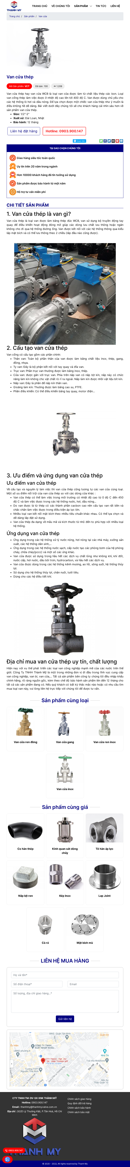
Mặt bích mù (85, 942)
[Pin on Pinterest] (117, 141)
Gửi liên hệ (65, 1019)
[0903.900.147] (7, 1159)
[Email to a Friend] (113, 141)
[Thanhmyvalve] (14, 6)
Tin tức (101, 6)
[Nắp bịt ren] (25, 877)
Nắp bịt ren (25, 895)
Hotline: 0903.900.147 (64, 131)
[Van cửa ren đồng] (25, 723)
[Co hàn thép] (25, 830)
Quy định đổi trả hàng (80, 1103)
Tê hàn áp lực (104, 848)
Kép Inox (65, 895)
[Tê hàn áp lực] (104, 830)
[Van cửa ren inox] (104, 723)
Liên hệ (115, 6)
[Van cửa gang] (65, 723)
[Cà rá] (45, 924)
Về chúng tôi (60, 6)
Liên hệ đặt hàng (23, 131)
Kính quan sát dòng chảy (65, 851)
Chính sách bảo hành (79, 1107)
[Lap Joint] (104, 877)
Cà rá (45, 942)
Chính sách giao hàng (79, 1098)
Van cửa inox (65, 789)
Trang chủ (39, 6)
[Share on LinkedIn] (121, 141)
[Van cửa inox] (65, 770)
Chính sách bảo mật (79, 1112)
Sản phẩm (81, 6)
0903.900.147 (16, 1150)
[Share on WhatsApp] (101, 141)
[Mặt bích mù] (84, 924)
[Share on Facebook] (105, 141)
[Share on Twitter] (109, 141)
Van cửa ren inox (104, 742)
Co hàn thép (25, 848)
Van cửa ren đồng (25, 742)
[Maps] (59, 1059)
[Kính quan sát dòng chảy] (65, 830)
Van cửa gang (65, 742)
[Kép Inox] (65, 877)
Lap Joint (105, 895)
